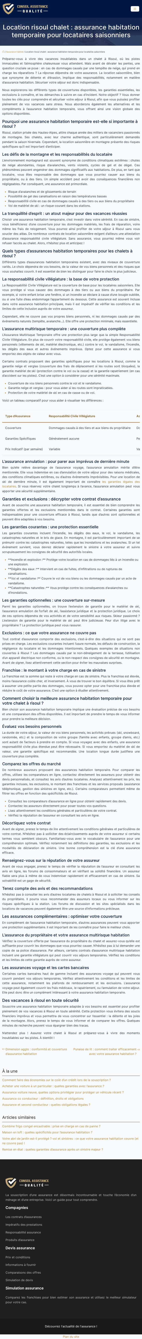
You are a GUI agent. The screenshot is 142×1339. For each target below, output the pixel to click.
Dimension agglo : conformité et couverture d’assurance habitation (36, 1051)
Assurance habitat (14, 51)
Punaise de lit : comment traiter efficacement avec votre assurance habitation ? (104, 1051)
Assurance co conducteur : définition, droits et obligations (43, 1098)
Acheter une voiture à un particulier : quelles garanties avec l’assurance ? (53, 1086)
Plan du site (71, 1336)
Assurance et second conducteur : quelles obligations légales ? (46, 1104)
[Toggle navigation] (135, 9)
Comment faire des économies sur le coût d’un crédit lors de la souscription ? (56, 1080)
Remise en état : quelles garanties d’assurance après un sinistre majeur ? (52, 1149)
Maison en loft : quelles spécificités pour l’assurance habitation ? (47, 1132)
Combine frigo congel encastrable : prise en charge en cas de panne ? (51, 1126)
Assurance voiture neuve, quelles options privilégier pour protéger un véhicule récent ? (63, 1092)
